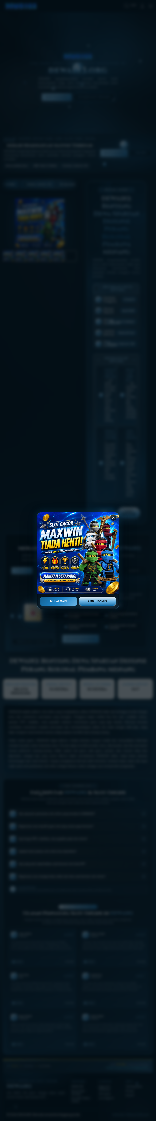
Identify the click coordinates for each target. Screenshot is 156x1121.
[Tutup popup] (113, 517)
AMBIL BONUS (97, 601)
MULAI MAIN (58, 601)
